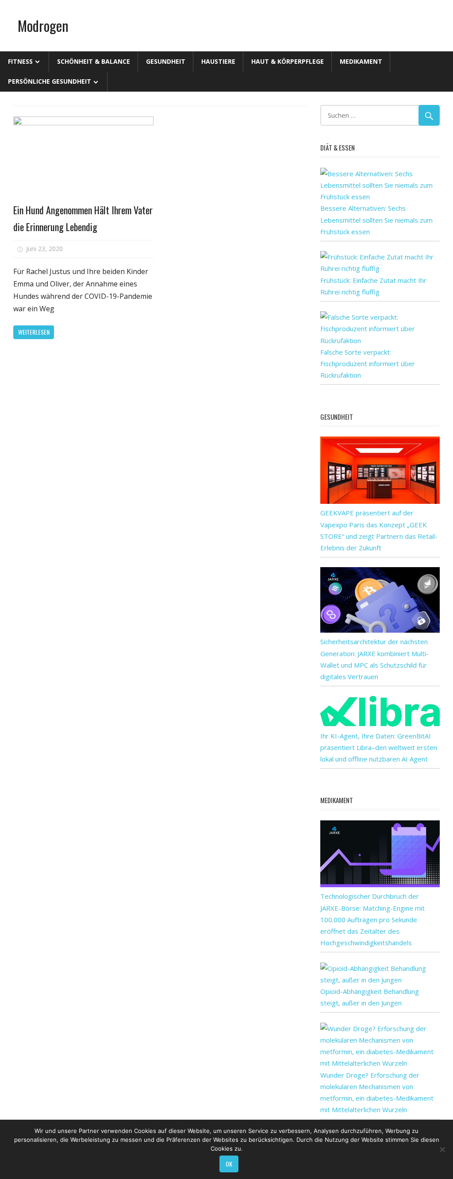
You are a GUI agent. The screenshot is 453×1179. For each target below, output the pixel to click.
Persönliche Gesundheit (49, 81)
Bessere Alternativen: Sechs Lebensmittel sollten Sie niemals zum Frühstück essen (376, 220)
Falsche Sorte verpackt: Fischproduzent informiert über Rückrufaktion (367, 364)
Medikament (361, 61)
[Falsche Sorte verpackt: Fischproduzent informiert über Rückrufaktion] (380, 340)
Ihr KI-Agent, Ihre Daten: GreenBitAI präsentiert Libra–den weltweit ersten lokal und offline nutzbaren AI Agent (378, 747)
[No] (442, 1149)
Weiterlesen (34, 331)
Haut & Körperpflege (287, 61)
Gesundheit (165, 61)
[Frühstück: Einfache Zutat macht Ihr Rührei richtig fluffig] (380, 268)
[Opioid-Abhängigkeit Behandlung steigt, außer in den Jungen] (380, 979)
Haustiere (218, 61)
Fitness (20, 61)
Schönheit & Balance (93, 61)
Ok (229, 1163)
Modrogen (43, 25)
